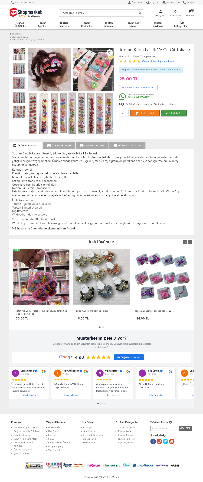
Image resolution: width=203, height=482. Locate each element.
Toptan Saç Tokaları (132, 25)
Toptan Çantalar (109, 25)
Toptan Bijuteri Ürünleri (27, 207)
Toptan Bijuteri (63, 25)
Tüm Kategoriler (180, 25)
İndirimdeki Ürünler (93, 435)
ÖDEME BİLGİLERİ (59, 145)
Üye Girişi (135, 3)
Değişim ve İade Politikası (26, 431)
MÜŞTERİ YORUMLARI (127, 145)
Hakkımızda (54, 427)
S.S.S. (51, 439)
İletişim (188, 3)
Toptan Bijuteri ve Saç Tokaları (31, 204)
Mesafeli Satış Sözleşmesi (26, 427)
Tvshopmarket (147, 56)
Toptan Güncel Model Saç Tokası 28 (153, 311)
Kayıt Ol (152, 3)
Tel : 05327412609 (22, 3)
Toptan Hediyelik (86, 25)
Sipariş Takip (89, 439)
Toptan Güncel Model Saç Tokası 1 (92, 311)
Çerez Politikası (21, 453)
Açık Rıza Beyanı (21, 435)
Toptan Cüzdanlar (158, 25)
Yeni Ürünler (89, 431)
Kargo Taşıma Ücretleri (59, 443)
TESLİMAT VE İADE (92, 145)
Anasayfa (16, 34)
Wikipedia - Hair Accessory (29, 214)
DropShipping (55, 446)
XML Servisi (54, 450)
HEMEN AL (175, 113)
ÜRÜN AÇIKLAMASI (25, 145)
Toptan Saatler (42, 25)
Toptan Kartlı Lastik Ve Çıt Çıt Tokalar (27, 40)
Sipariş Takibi (171, 3)
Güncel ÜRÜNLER (20, 25)
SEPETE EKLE (145, 113)
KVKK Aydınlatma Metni (25, 439)
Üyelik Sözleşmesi (22, 450)
